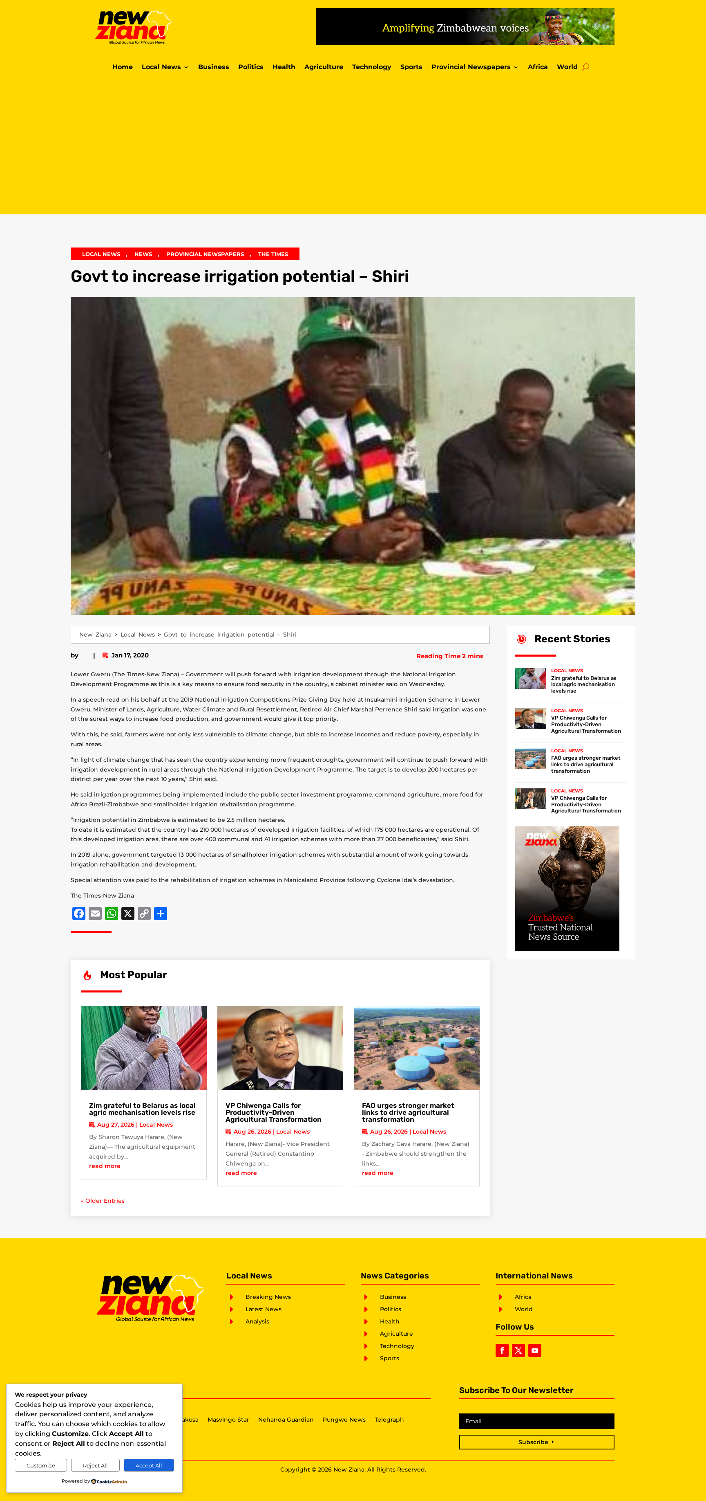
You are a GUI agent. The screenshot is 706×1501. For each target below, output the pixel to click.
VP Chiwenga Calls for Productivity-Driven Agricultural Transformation (274, 1112)
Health (284, 67)
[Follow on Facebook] (502, 1350)
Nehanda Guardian (286, 1420)
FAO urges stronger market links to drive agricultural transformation (408, 1112)
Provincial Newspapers (471, 67)
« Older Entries (103, 1200)
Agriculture (323, 67)
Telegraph (389, 1420)
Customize (41, 1465)
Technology (371, 67)
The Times (273, 254)
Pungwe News (344, 1420)
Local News (161, 67)
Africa (538, 67)
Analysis (257, 1321)
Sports (411, 67)
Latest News (264, 1309)
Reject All (95, 1465)
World (567, 67)
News (143, 254)
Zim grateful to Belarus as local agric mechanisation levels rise (142, 1108)
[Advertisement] (353, 145)
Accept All (149, 1465)
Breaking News (268, 1297)
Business (213, 67)
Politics (251, 67)
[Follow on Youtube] (534, 1350)
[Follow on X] (518, 1350)
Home (122, 67)
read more (105, 1166)
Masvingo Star (228, 1420)
